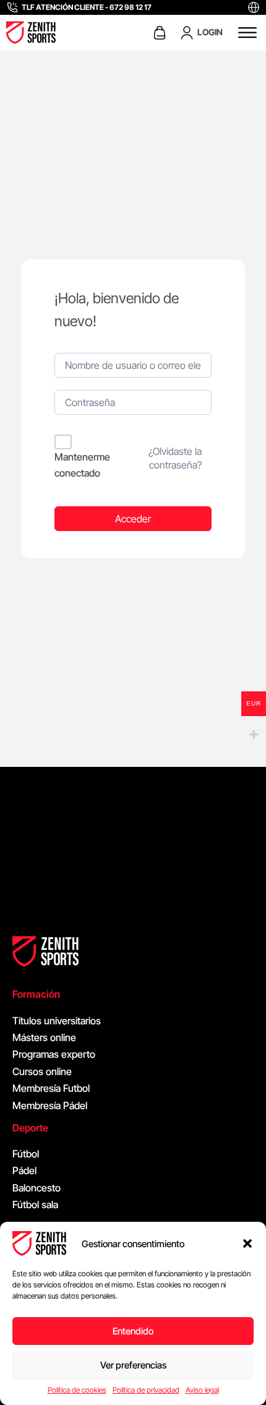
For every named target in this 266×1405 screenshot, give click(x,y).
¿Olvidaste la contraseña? (175, 458)
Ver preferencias (133, 1365)
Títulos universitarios (56, 1020)
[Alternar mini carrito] (159, 32)
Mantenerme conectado (82, 465)
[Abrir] (247, 32)
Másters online (44, 1037)
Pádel (24, 1170)
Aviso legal (202, 1389)
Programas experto (53, 1054)
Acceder (133, 518)
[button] (247, 1243)
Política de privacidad (146, 1389)
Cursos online (42, 1071)
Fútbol (25, 1154)
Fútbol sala (35, 1204)
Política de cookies (77, 1389)
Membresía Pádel (49, 1105)
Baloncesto (36, 1188)
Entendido (133, 1331)
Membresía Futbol (51, 1088)
